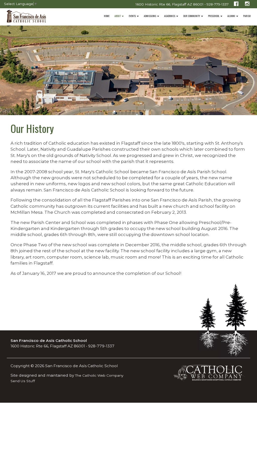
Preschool (214, 16)
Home (106, 16)
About (117, 16)
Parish (247, 16)
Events (132, 16)
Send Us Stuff (23, 381)
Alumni (231, 16)
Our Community (192, 16)
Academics (170, 16)
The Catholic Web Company (99, 375)
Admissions (150, 16)
